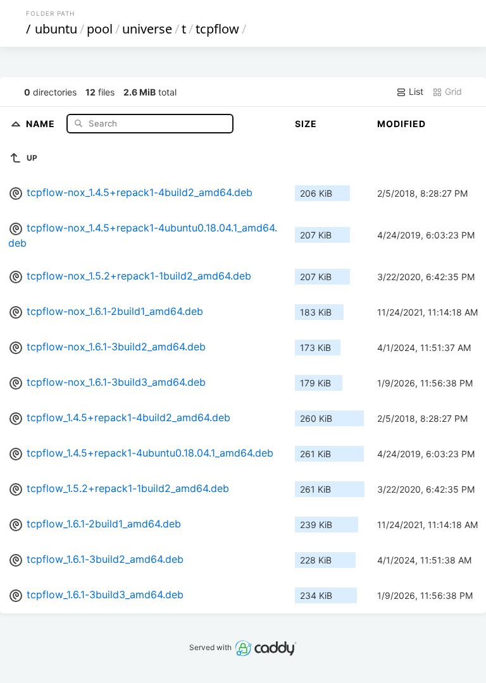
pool (100, 28)
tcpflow (217, 28)
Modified (401, 123)
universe (147, 28)
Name (42, 123)
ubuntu (56, 28)
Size (306, 123)
